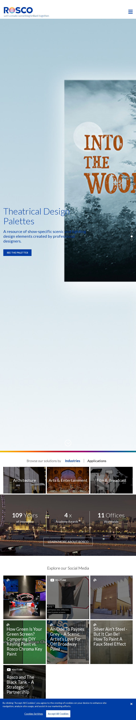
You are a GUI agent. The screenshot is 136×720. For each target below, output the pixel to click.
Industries (72, 461)
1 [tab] (132, 230)
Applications (96, 461)
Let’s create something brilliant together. (18, 15)
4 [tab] (132, 240)
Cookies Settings (33, 713)
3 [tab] (132, 236)
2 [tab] (132, 233)
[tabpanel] (68, 235)
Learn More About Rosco (68, 542)
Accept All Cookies (58, 713)
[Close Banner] (131, 703)
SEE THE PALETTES (17, 252)
